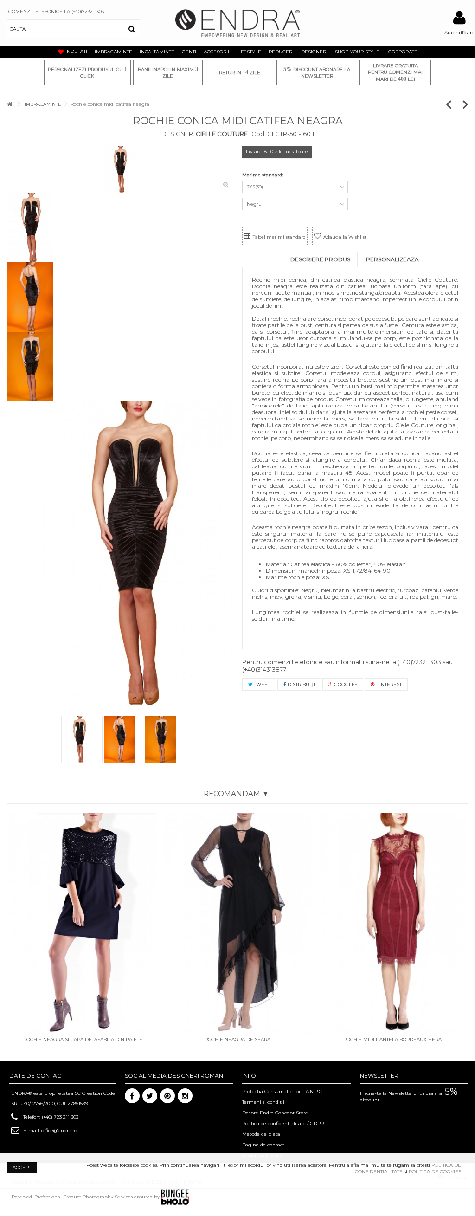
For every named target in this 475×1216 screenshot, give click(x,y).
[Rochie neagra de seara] (237, 923)
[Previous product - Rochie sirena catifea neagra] (453, 104)
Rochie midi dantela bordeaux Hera (392, 1039)
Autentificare (459, 33)
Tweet (261, 684)
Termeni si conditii (263, 1102)
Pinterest (388, 684)
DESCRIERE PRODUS (320, 259)
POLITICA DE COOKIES (435, 1172)
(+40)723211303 (419, 662)
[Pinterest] (167, 1095)
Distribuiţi (300, 684)
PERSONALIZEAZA (392, 259)
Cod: (258, 133)
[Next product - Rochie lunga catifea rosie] (465, 104)
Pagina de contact (263, 1145)
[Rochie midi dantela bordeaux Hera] (392, 923)
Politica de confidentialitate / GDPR (283, 1123)
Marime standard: (263, 175)
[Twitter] (149, 1095)
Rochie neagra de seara (237, 1039)
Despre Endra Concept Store (275, 1113)
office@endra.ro (59, 1130)
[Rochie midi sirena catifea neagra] (120, 169)
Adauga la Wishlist (344, 237)
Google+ (345, 684)
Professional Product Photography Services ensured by (97, 1197)
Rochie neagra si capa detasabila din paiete (82, 1039)
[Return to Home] (10, 104)
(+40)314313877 (264, 669)
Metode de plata (261, 1134)
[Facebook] (132, 1095)
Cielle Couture (221, 133)
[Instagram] (185, 1095)
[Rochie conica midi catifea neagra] (131, 553)
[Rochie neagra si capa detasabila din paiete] (82, 923)
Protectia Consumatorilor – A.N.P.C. (282, 1091)
